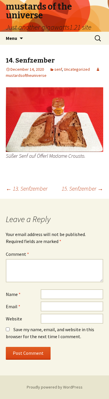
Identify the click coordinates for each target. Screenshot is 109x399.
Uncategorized (77, 69)
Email (13, 306)
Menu (11, 38)
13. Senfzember (26, 188)
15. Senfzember (82, 188)
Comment (17, 254)
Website (14, 319)
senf (58, 69)
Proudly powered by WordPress (55, 387)
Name (13, 294)
